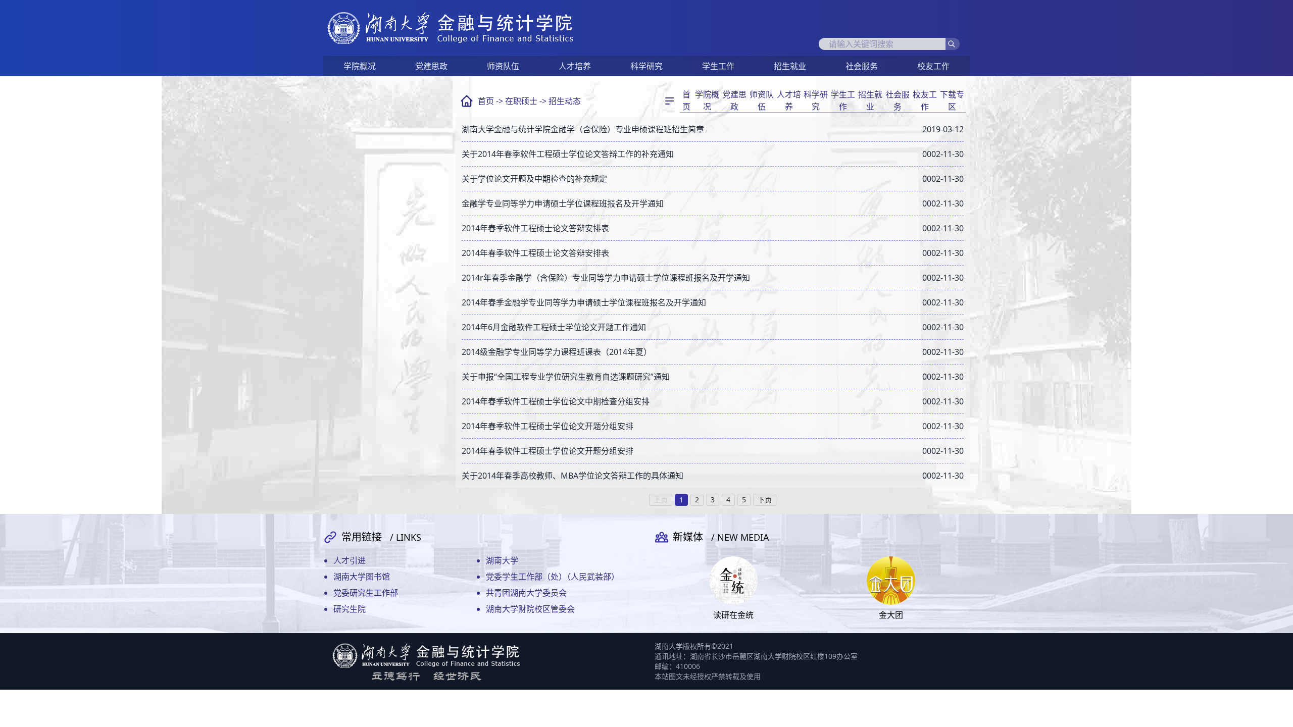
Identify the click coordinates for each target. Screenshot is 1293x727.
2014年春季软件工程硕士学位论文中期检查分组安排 (556, 401)
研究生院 (349, 608)
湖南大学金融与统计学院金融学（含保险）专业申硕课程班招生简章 (583, 129)
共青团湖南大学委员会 (526, 592)
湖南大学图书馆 (361, 576)
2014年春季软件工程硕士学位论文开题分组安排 (547, 426)
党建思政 (431, 66)
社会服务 (862, 66)
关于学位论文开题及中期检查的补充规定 (534, 178)
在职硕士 (521, 101)
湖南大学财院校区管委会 (530, 608)
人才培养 (575, 66)
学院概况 (359, 66)
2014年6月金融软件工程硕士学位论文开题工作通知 (554, 327)
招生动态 (565, 101)
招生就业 (790, 66)
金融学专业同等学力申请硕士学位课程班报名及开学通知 (563, 203)
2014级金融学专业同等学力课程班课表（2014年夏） (557, 351)
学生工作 (718, 66)
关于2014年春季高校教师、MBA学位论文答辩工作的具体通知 (572, 475)
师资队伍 (503, 66)
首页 (486, 101)
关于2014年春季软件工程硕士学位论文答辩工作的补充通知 (568, 154)
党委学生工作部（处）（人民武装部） (552, 576)
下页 (765, 499)
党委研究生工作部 (365, 592)
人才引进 (349, 560)
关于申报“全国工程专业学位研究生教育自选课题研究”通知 (566, 376)
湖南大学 (502, 560)
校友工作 (933, 66)
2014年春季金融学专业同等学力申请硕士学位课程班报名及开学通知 (584, 302)
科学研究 (646, 66)
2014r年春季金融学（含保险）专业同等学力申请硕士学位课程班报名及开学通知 (606, 277)
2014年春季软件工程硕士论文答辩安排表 (535, 228)
